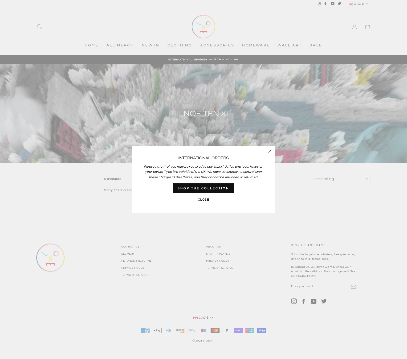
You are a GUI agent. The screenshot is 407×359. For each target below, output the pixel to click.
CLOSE (203, 199)
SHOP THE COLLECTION (203, 188)
